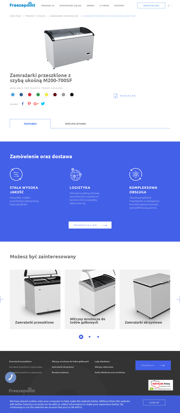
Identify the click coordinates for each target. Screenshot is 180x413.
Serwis (90, 6)
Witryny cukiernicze (104, 367)
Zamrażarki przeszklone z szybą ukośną (25, 367)
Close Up (154, 402)
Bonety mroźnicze (60, 372)
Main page (15, 16)
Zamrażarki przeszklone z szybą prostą (25, 372)
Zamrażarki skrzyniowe (63, 367)
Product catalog (35, 16)
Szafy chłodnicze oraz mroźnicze (110, 372)
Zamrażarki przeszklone (64, 16)
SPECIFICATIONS (75, 123)
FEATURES (30, 123)
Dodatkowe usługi (70, 6)
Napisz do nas (151, 5)
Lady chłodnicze (102, 361)
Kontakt (119, 6)
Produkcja (47, 6)
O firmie (104, 6)
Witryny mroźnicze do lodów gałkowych (70, 361)
